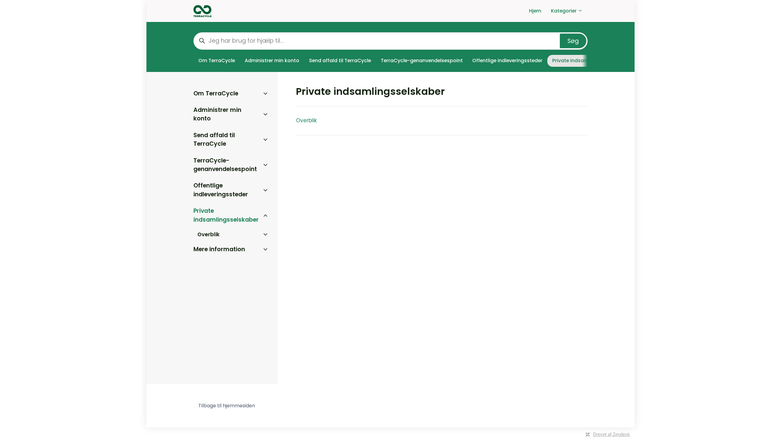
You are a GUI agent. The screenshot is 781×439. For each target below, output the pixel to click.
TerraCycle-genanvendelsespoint (422, 60)
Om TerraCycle (216, 60)
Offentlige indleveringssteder (507, 60)
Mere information (219, 249)
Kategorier (564, 10)
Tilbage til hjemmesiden (226, 405)
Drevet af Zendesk (611, 434)
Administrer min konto (272, 60)
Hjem (535, 10)
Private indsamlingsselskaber (226, 215)
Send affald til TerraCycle (340, 60)
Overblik (306, 120)
